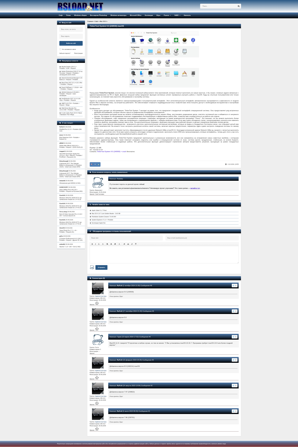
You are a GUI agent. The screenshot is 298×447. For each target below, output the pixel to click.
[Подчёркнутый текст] (99, 244)
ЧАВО (176, 15)
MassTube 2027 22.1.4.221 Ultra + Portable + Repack (70, 83)
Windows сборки (80, 15)
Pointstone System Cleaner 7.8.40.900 (104, 217)
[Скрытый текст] (124, 244)
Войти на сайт (71, 43)
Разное (166, 15)
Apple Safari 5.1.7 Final (99, 210)
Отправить (101, 267)
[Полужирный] (92, 244)
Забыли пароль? (64, 53)
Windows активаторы (118, 15)
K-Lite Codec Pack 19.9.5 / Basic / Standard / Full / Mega (70, 113)
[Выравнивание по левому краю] (107, 244)
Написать (187, 15)
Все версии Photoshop (98, 15)
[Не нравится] (91, 164)
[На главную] (86, 6)
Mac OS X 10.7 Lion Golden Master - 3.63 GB (106, 213)
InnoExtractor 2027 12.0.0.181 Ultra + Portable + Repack (70, 99)
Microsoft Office (135, 15)
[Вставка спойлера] (136, 244)
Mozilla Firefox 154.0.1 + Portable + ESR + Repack (68, 67)
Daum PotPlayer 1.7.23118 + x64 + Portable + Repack (70, 88)
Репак (68, 15)
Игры (158, 15)
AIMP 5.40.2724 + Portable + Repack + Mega (69, 104)
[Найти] (238, 6)
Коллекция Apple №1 (99, 223)
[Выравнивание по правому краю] (115, 244)
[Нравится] (98, 164)
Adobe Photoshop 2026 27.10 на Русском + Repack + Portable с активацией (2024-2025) (70, 73)
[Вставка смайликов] (119, 244)
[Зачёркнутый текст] (103, 244)
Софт (61, 15)
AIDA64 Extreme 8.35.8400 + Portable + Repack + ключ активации (69, 93)
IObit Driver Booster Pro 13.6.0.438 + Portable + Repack (69, 109)
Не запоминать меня (69, 49)
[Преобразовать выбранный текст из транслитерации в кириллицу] (132, 244)
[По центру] (111, 244)
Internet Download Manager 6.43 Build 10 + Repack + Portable (70, 78)
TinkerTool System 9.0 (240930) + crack (111, 151)
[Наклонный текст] (95, 244)
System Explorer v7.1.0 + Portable (102, 220)
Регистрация (78, 53)
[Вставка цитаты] (128, 244)
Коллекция (149, 15)
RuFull (119, 285)
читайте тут (195, 188)
